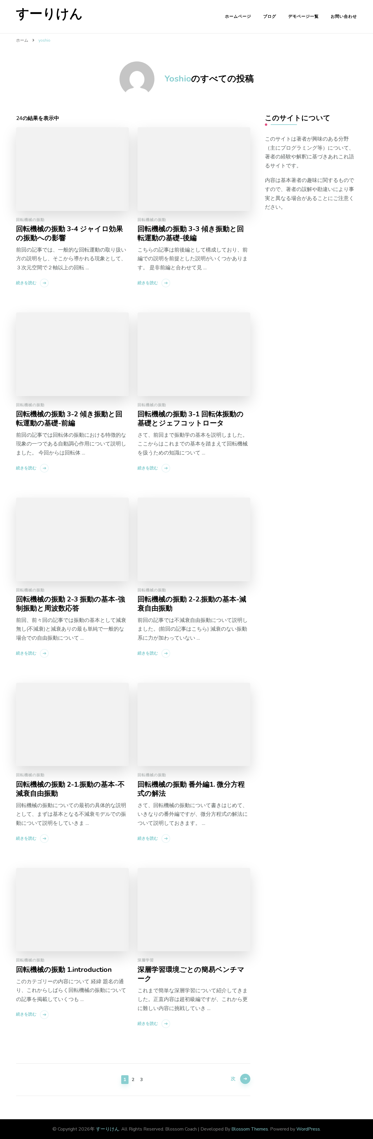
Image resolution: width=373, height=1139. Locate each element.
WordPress (308, 1129)
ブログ (269, 16)
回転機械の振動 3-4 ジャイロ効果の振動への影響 (69, 233)
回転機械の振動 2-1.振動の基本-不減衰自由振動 (70, 789)
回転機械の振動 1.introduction (64, 969)
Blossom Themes (249, 1129)
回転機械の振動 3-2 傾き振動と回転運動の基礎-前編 (69, 419)
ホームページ (238, 16)
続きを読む (26, 283)
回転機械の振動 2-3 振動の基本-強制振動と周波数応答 (70, 604)
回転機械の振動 (30, 219)
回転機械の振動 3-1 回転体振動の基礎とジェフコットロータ (191, 419)
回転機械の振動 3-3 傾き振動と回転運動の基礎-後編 (191, 233)
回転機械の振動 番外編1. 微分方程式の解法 (191, 789)
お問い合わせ (344, 16)
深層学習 (146, 960)
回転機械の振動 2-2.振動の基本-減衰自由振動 (192, 604)
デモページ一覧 (303, 16)
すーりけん (49, 14)
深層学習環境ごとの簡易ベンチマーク (191, 974)
